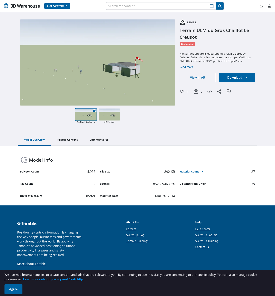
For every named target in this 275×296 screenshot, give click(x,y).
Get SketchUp (57, 6)
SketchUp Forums (206, 235)
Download (235, 77)
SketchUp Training (206, 241)
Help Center (202, 229)
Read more (186, 67)
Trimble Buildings (137, 241)
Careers (131, 229)
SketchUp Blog (135, 235)
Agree (13, 289)
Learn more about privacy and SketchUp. (53, 279)
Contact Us (202, 247)
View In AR (197, 77)
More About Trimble (31, 264)
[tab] (34, 140)
